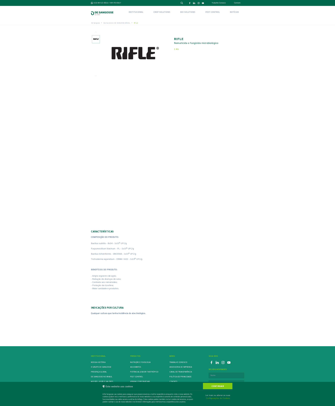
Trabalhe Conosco (219, 2)
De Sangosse (95, 23)
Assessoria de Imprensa (180, 367)
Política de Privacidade (180, 376)
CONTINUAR (217, 386)
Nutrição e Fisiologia (140, 362)
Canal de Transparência (180, 371)
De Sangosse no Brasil (101, 376)
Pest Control (212, 12)
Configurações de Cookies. (218, 398)
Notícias (234, 12)
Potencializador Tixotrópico (144, 371)
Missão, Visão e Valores (102, 381)
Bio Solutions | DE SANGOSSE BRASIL (117, 23)
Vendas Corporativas (140, 381)
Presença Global (99, 371)
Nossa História (98, 362)
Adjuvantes (135, 367)
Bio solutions (187, 12)
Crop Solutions (161, 12)
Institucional (136, 12)
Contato (237, 2)
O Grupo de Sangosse (101, 367)
